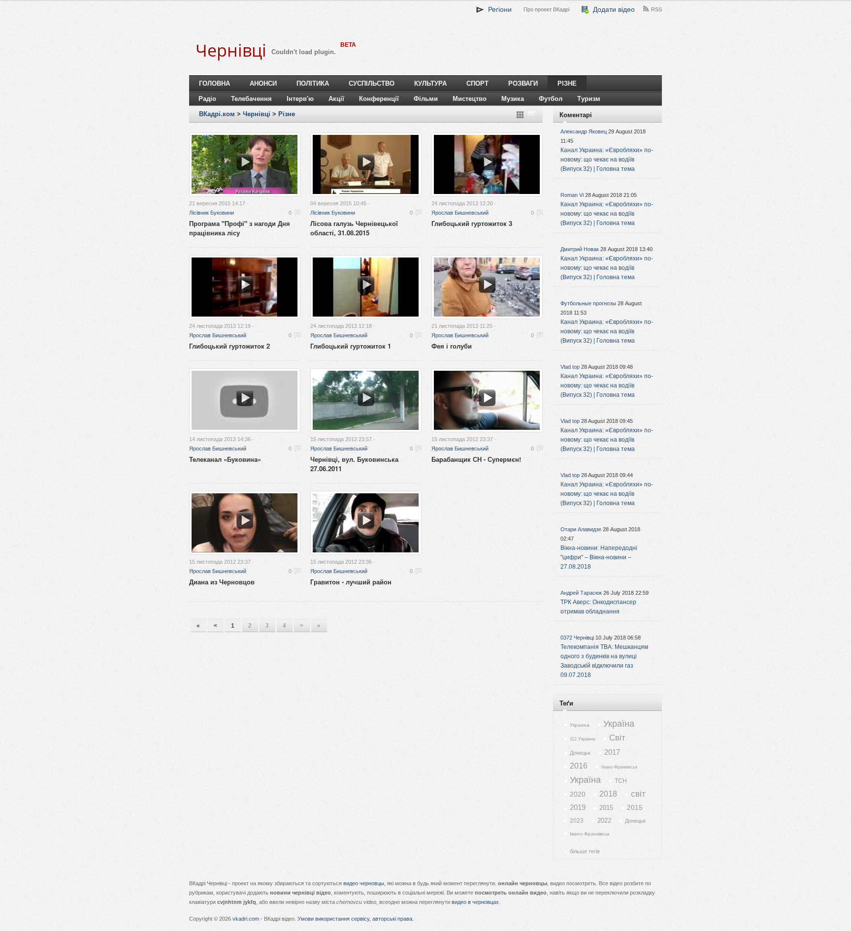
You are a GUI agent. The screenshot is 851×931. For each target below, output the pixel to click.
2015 (606, 807)
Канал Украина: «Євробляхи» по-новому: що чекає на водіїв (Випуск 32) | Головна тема (606, 159)
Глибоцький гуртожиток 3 (471, 223)
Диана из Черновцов (222, 581)
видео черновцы (363, 883)
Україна (618, 724)
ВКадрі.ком (217, 114)
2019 (578, 807)
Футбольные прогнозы (588, 303)
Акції (336, 98)
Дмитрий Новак (579, 249)
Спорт (477, 83)
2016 (579, 766)
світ (638, 794)
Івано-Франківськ (619, 767)
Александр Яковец (583, 131)
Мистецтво (470, 98)
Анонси (263, 83)
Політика (312, 83)
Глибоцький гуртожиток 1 (350, 346)
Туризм (588, 98)
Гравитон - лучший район (351, 581)
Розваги (523, 83)
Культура (430, 83)
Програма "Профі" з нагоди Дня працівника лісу (239, 228)
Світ (617, 737)
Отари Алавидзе (580, 529)
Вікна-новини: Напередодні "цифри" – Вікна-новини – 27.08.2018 (598, 557)
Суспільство (371, 83)
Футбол (550, 98)
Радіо (207, 98)
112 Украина (582, 739)
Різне (567, 83)
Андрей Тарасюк (581, 593)
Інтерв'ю (300, 98)
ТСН (621, 780)
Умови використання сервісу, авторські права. (355, 919)
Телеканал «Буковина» (225, 459)
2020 (578, 794)
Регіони (498, 9)
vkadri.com (245, 919)
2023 (577, 820)
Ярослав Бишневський (460, 213)
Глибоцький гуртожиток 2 (229, 346)
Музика (512, 98)
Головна (214, 83)
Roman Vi (572, 195)
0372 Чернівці (577, 638)
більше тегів (585, 851)
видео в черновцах (475, 902)
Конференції (379, 98)
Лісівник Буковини (211, 213)
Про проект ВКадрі (546, 9)
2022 (604, 820)
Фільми (426, 98)
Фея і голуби (451, 346)
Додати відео (612, 9)
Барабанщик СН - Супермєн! (476, 459)
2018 (608, 794)
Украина (579, 725)
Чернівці (256, 114)
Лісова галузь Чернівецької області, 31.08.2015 (354, 228)
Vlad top (570, 367)
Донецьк (580, 753)
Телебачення (251, 98)
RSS (656, 9)
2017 (612, 752)
